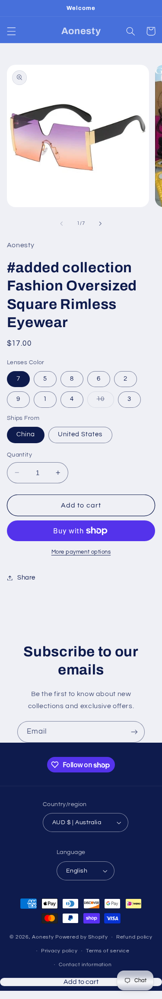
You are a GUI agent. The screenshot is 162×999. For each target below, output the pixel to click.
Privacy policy (59, 951)
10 (105, 401)
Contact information (85, 964)
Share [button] (26, 577)
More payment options (81, 552)
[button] (11, 31)
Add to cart (81, 992)
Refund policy (134, 937)
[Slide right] (100, 223)
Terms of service (108, 951)
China (25, 434)
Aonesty (43, 937)
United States (80, 434)
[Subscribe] (134, 731)
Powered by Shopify (81, 937)
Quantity (19, 455)
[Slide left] (61, 223)
